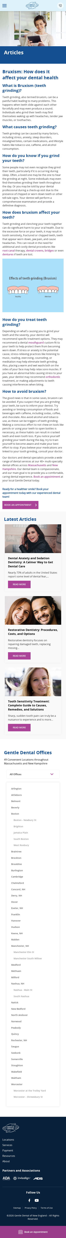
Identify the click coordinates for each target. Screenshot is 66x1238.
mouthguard (36, 342)
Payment (7, 1150)
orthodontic (53, 377)
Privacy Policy (31, 1208)
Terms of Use (47, 1208)
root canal (8, 250)
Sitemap (17, 1208)
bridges (49, 250)
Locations (8, 1139)
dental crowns (34, 250)
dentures (7, 254)
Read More (19, 584)
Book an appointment (46, 476)
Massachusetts (37, 465)
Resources (8, 1156)
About (6, 1161)
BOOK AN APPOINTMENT (17, 504)
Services (7, 1145)
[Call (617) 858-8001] (60, 5)
